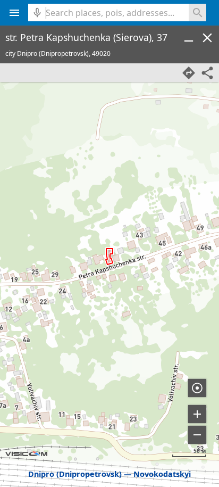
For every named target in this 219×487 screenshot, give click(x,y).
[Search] (197, 12)
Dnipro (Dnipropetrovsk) (75, 474)
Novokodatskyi (162, 474)
